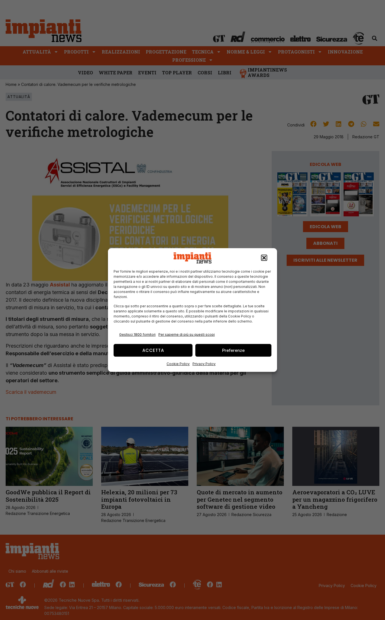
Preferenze (233, 350)
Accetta (153, 350)
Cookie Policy (178, 364)
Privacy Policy (204, 364)
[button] (264, 258)
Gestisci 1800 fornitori (137, 334)
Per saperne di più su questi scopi (186, 334)
